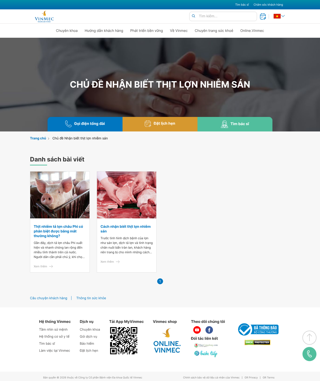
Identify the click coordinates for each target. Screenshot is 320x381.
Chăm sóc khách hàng (268, 4)
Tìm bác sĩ (242, 4)
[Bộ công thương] (257, 329)
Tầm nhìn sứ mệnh (53, 330)
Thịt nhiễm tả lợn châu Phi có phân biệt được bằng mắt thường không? (58, 231)
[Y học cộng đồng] (206, 345)
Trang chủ (38, 138)
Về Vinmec (179, 30)
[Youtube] (197, 330)
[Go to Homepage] (44, 16)
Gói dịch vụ (88, 337)
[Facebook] (209, 330)
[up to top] (309, 338)
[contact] (309, 354)
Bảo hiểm (87, 344)
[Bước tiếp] (206, 354)
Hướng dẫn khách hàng (104, 30)
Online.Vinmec (252, 30)
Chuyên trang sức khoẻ (214, 30)
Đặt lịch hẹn (89, 351)
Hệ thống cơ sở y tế (54, 337)
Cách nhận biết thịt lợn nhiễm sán (125, 228)
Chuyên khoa (67, 30)
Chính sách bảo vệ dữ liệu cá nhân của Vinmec (211, 377)
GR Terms (268, 377)
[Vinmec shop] (167, 340)
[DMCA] (257, 342)
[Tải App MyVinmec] (123, 340)
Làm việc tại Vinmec (54, 351)
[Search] (193, 16)
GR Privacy (251, 377)
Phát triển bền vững (146, 30)
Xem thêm (40, 266)
